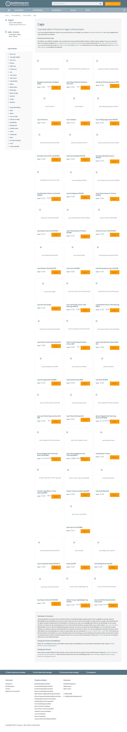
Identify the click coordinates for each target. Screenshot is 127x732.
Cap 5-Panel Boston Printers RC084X (76, 231)
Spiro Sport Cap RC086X (74, 527)
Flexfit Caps (13, 66)
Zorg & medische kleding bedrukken (45, 719)
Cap (11, 72)
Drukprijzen (8, 684)
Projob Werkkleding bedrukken (44, 689)
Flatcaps (12, 63)
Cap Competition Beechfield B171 (48, 564)
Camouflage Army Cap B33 (103, 564)
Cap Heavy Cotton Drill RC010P (47, 231)
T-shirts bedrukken (14, 146)
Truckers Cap (13, 69)
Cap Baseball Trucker (103, 453)
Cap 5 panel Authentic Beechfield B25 (107, 343)
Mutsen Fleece (13, 87)
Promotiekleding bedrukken (43, 704)
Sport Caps (13, 54)
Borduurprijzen (56, 10)
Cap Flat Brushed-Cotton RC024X (107, 268)
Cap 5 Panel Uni (42, 120)
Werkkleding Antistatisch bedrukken (45, 699)
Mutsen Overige (14, 93)
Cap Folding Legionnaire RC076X (107, 120)
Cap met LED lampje (44, 305)
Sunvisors (12, 96)
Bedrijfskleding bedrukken (42, 684)
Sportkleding (13, 122)
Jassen (11, 131)
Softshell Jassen (14, 128)
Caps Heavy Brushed (111, 625)
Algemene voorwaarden (12, 691)
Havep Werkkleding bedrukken (44, 686)
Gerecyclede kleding (15, 107)
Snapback (12, 102)
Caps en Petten (27, 15)
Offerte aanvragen (113, 4)
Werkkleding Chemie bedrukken (44, 701)
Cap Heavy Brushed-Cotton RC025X (105, 157)
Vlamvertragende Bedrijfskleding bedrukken (48, 696)
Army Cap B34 (71, 564)
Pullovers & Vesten (15, 119)
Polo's (11, 143)
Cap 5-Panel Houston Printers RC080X (106, 194)
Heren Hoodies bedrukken (42, 706)
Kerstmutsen (13, 90)
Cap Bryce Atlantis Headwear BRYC (107, 82)
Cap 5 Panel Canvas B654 (74, 380)
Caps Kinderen (13, 81)
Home (7, 15)
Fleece (11, 137)
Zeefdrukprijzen (38, 10)
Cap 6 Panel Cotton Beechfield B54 (49, 342)
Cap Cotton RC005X (73, 268)
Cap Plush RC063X (102, 380)
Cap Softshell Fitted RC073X (46, 268)
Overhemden (13, 134)
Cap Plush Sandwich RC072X (75, 156)
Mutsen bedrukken (40, 716)
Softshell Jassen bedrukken (43, 711)
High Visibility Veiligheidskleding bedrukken (47, 694)
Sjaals (11, 110)
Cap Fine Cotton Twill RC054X (106, 231)
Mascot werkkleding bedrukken (44, 691)
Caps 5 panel (13, 75)
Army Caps (12, 60)
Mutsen (11, 84)
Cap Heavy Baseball (102, 491)
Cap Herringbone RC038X (74, 193)
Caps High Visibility (15, 57)
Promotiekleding (15, 15)
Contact (87, 10)
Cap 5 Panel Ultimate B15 (75, 416)
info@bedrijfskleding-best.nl (17, 24)
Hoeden (12, 99)
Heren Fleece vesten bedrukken (44, 709)
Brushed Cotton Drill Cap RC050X (48, 156)
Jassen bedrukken (40, 714)
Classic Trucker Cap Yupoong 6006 (77, 491)
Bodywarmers (13, 125)
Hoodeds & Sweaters (15, 140)
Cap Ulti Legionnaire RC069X (46, 380)
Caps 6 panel (13, 78)
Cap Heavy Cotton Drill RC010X (47, 600)
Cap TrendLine (71, 120)
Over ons (73, 10)
